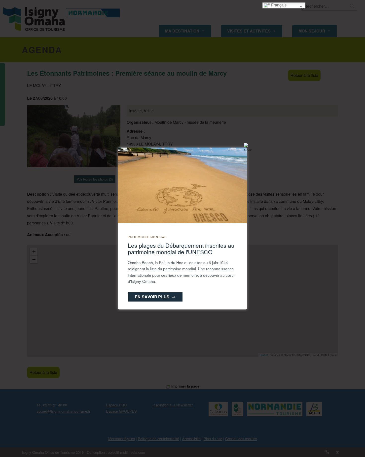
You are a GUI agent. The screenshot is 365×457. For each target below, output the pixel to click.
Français (278, 5)
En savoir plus (155, 297)
